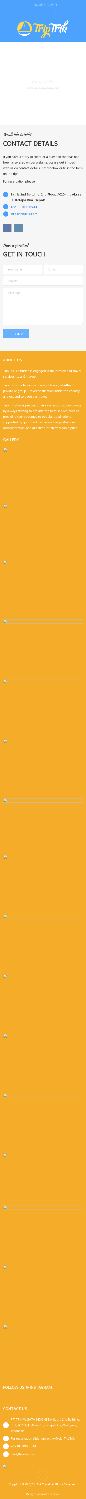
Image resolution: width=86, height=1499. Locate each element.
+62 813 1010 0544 (23, 1446)
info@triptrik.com (23, 1454)
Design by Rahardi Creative (43, 1494)
